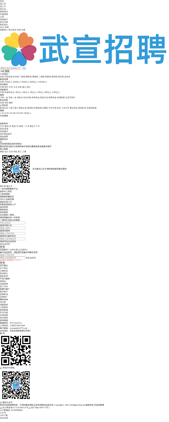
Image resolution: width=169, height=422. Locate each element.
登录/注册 (21, 30)
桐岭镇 (29, 77)
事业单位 (74, 108)
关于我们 (4, 268)
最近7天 (15, 126)
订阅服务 (4, 307)
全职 (6, 103)
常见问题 (4, 312)
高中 (6, 87)
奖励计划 (44, 97)
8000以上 (34, 82)
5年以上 (40, 92)
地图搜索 (4, 305)
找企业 (3, 9)
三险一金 (4, 97)
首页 (2, 1)
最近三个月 (35, 126)
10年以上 (56, 92)
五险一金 (12, 97)
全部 (2, 77)
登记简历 (12, 30)
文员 (11, 152)
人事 (24, 152)
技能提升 (4, 19)
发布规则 (4, 318)
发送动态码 (5, 244)
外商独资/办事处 (41, 108)
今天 (2, 126)
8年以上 (48, 92)
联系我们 (4, 273)
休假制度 (61, 97)
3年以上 (33, 92)
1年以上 (18, 92)
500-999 (19, 113)
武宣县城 (8, 77)
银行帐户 (4, 292)
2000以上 (8, 82)
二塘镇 (42, 77)
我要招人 (4, 30)
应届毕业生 (9, 92)
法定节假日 (70, 97)
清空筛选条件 (6, 134)
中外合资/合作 (54, 108)
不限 (2, 87)
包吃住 (20, 97)
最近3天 (7, 126)
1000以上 (27, 113)
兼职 (11, 103)
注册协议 (4, 271)
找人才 (3, 6)
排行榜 (3, 302)
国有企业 (23, 108)
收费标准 (4, 294)
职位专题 (4, 22)
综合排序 (4, 136)
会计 (6, 152)
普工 (20, 152)
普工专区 (4, 286)
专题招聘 (4, 14)
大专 (15, 87)
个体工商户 (13, 108)
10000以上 (42, 82)
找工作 (3, 4)
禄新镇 (48, 77)
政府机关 (82, 108)
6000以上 (25, 82)
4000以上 (17, 82)
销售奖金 (52, 97)
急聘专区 (4, 139)
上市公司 (65, 108)
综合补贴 (27, 97)
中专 (11, 87)
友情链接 (4, 315)
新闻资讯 (4, 12)
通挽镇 (35, 77)
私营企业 (4, 108)
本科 (20, 87)
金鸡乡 (67, 77)
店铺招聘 (4, 284)
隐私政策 (4, 276)
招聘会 (3, 281)
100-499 (12, 113)
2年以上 (25, 92)
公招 (2, 17)
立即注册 (14, 250)
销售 (2, 152)
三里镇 (22, 77)
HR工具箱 (4, 27)
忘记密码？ (23, 250)
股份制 (30, 108)
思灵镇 (61, 77)
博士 (29, 87)
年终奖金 (36, 97)
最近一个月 (24, 126)
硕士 (24, 87)
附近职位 (4, 25)
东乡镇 (16, 77)
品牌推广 (4, 297)
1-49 (2, 113)
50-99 (6, 113)
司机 (15, 152)
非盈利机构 (92, 108)
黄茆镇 (54, 77)
